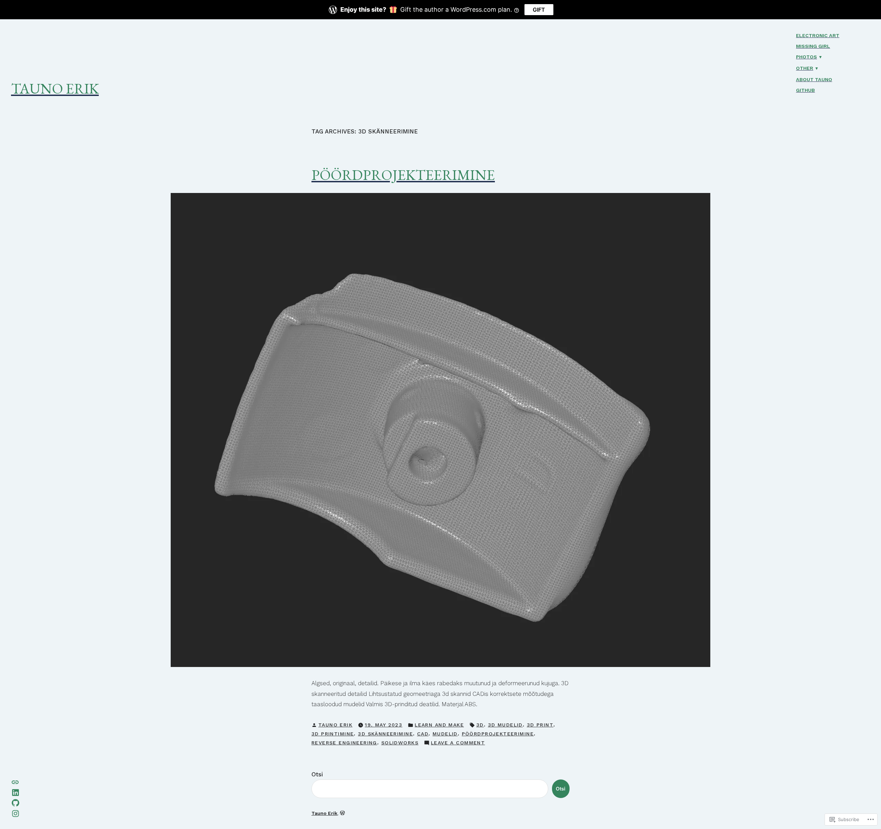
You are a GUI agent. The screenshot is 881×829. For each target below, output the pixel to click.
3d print (540, 725)
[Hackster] (15, 781)
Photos (806, 57)
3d (480, 725)
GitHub (805, 90)
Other (804, 68)
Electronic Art (817, 35)
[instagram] (15, 813)
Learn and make (439, 725)
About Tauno (814, 79)
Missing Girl (813, 46)
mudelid (445, 733)
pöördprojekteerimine (498, 733)
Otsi (317, 774)
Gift (539, 9)
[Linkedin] (15, 792)
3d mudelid (505, 725)
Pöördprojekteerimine (403, 174)
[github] (15, 802)
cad (422, 733)
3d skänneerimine (385, 733)
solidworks (399, 742)
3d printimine (332, 733)
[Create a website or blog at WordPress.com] (342, 813)
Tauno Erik (55, 88)
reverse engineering (344, 742)
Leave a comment (458, 743)
